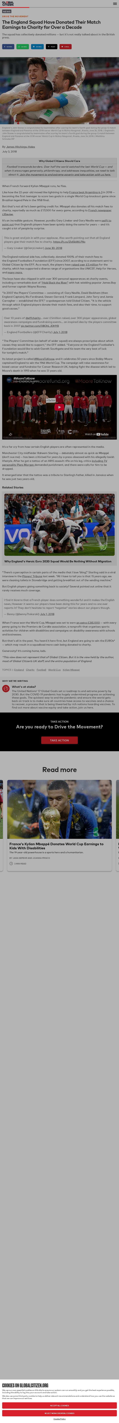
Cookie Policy (60, 1419)
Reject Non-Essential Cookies (59, 1413)
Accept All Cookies (59, 1405)
